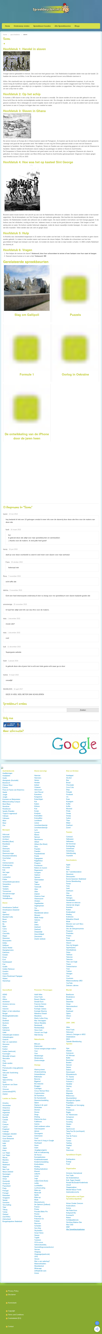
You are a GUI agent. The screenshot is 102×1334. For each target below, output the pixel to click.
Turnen (68, 1138)
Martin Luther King (41, 1018)
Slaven (68, 943)
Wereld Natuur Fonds (73, 1190)
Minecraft (37, 1193)
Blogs (77, 26)
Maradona (37, 1016)
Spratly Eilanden (8, 811)
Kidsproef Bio (71, 1213)
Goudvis (5, 971)
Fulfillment (38, 1122)
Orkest (68, 1016)
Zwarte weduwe (39, 939)
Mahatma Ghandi (40, 1013)
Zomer (36, 1273)
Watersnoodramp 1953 (74, 981)
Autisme (5, 1009)
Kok (3, 870)
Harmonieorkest (71, 1006)
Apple (68, 865)
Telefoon (69, 955)
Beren (4, 919)
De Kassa (37, 1155)
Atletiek (69, 1051)
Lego (36, 1178)
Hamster (37, 775)
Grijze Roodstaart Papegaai (12, 976)
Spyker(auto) (70, 948)
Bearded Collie (7, 917)
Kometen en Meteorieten (11, 799)
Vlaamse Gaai (39, 896)
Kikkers (37, 806)
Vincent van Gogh (40, 1032)
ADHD (4, 994)
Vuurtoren (69, 978)
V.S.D (4, 1087)
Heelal (4, 792)
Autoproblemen (39, 1074)
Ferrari (68, 884)
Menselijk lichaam (8, 1056)
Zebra (36, 925)
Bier (67, 780)
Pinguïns (37, 863)
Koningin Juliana (40, 1009)
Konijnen (37, 813)
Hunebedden (70, 900)
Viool (68, 1018)
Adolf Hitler (38, 994)
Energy (68, 1162)
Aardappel (69, 775)
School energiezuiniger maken (45, 1049)
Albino (4, 999)
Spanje (4, 1200)
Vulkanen (5, 818)
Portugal (5, 1191)
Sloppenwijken (71, 1187)
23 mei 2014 (13, 514)
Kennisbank (12, 1303)
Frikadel (69, 792)
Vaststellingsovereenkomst (44, 1247)
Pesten (36, 1214)
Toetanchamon (71, 966)
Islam (36, 1148)
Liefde (36, 1183)
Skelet (4, 1075)
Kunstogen (6, 1054)
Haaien (4, 978)
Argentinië (6, 1110)
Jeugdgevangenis (40, 1150)
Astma (4, 1006)
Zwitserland (6, 1219)
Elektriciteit (38, 1046)
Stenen (36, 1235)
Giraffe (4, 967)
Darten (68, 1067)
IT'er (4, 860)
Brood (68, 783)
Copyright (11, 1311)
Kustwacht (70, 1215)
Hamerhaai (6, 981)
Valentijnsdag (71, 853)
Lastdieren (38, 820)
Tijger (36, 882)
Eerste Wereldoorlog (73, 881)
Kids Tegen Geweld (73, 1180)
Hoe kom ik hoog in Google (44, 1141)
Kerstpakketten (39, 1157)
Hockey (69, 1086)
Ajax (67, 1048)
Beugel (4, 1013)
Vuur (68, 976)
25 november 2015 (20, 604)
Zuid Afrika (6, 1217)
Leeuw (36, 823)
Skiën (68, 1126)
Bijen (4, 926)
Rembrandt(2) (39, 1028)
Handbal (69, 1084)
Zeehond (37, 927)
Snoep (68, 813)
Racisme (37, 1223)
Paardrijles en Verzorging (75, 1105)
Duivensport (70, 1072)
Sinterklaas (70, 848)
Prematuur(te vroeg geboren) (12, 1068)
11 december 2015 (14, 647)
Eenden (5, 955)
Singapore (6, 1198)
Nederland (6, 1165)
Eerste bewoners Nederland (76, 879)
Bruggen (37, 1086)
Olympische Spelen (73, 1100)
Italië (4, 1143)
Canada (5, 1120)
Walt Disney (38, 1035)
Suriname (5, 1202)
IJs (67, 797)
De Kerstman (71, 844)
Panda (36, 856)
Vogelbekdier (39, 903)
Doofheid (5, 1021)
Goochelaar (6, 858)
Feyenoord (70, 1079)
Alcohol (69, 778)
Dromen (37, 1110)
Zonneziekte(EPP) (9, 1092)
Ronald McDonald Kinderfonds (77, 1182)
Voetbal (69, 1145)
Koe (35, 809)
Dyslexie (5, 1023)
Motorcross (70, 1096)
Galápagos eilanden (9, 1134)
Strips (68, 952)
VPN (36, 1257)
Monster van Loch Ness (74, 924)
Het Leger (5, 872)
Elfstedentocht (71, 1074)
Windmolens (38, 1058)
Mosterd (69, 809)
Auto (68, 867)
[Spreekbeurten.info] (51, 8)
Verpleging (6, 896)
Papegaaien (38, 858)
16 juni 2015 (13, 549)
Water (68, 823)
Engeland (5, 1129)
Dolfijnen (5, 945)
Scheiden (37, 1226)
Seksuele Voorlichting (10, 1073)
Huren (36, 1145)
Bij (3, 924)
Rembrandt (38, 1025)
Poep (68, 938)
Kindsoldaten (39, 1164)
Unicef (68, 1185)
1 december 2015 (14, 618)
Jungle (4, 795)
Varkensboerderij (40, 1245)
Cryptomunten (39, 1093)
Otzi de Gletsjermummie (75, 929)
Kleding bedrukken (41, 1169)
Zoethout (69, 825)
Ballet (68, 1058)
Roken (4, 1070)
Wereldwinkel (39, 1266)
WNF (68, 1227)
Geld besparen (39, 1129)
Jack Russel (38, 792)
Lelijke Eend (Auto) (41, 1181)
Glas (68, 893)
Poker (68, 1107)
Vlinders (37, 901)
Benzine (37, 1079)
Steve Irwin (38, 1030)
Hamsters (37, 778)
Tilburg (4, 1210)
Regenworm (38, 870)
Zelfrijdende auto (40, 1271)
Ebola (4, 1025)
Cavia (4, 929)
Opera (68, 1013)
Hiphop (68, 1009)
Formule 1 (69, 1081)
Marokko (5, 1160)
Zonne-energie (39, 1060)
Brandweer (6, 844)
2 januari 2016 (13, 661)
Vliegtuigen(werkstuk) (42, 1254)
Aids (4, 997)
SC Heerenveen (71, 1115)
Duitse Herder (7, 948)
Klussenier (6, 868)
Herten (36, 780)
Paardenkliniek (39, 854)
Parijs (4, 1188)
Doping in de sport (40, 1105)
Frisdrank (69, 794)
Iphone (36, 1131)
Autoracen (70, 1053)
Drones (36, 1112)
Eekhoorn (5, 952)
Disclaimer (12, 1295)
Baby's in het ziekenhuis (11, 1011)
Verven (36, 1259)
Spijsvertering (7, 1080)
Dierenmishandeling (41, 1100)
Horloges (69, 898)
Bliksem (37, 1044)
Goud (36, 1138)
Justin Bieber (39, 1006)
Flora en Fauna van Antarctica (13, 790)
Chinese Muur (7, 785)
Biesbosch (6, 783)
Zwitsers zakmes (72, 985)
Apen (4, 912)
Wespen (37, 915)
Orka (36, 846)
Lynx (36, 830)
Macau (4, 1157)
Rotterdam (6, 1195)
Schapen (37, 873)
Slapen (4, 1077)
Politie (4, 879)
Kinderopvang (7, 865)
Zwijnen (37, 894)
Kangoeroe (38, 797)
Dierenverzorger (8, 853)
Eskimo (5, 787)
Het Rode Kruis (71, 1210)
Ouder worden (7, 1063)
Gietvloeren (38, 1136)
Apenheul (5, 914)
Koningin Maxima (40, 1011)
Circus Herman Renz (41, 1091)
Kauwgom (69, 801)
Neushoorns (38, 839)
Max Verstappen (40, 1021)
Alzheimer (6, 1002)
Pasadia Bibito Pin (41, 1212)
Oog (3, 1061)
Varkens (37, 920)
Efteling (37, 1117)
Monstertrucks (39, 1202)
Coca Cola (70, 787)
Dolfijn (4, 943)
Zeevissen (70, 1150)
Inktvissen (38, 790)
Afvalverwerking (40, 1072)
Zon (3, 825)
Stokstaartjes (39, 880)
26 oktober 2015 (17, 562)
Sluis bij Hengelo (72, 945)
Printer (36, 1209)
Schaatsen (70, 1117)
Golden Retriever (8, 969)
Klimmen (69, 1091)
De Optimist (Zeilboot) (42, 1204)
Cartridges (38, 1088)
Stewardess (6, 884)
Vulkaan (5, 816)
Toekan (37, 884)
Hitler (68, 1027)
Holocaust (69, 1032)
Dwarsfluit (69, 1002)
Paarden (37, 849)
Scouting (69, 1119)
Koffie (68, 804)
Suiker (68, 818)
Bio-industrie (38, 1084)
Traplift (36, 1238)
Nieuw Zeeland (7, 1172)
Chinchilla (5, 933)
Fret (3, 964)
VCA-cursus (38, 1242)
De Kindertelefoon (72, 1178)
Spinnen (37, 877)
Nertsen (37, 837)
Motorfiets (69, 926)
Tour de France (71, 1136)
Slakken (37, 875)
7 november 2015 (14, 576)
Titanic (68, 964)
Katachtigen (38, 799)
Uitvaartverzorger (8, 894)
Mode (68, 921)
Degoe (4, 936)
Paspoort (69, 931)
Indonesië (5, 1141)
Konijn (36, 811)
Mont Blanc (6, 804)
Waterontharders (40, 1264)
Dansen (69, 999)
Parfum (37, 1207)
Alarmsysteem (39, 1069)
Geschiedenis (15, 35)
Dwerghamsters (8, 950)
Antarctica (6, 1108)
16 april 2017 (18, 689)
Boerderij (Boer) (8, 841)
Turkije (4, 1212)
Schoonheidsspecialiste (11, 882)
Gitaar (68, 1004)
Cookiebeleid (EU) (14, 1318)
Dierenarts (6, 849)
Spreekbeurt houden (42, 26)
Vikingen (69, 974)
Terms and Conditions (16, 1315)
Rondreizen (6, 809)
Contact (11, 1326)
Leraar (4, 875)
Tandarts (5, 886)
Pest (4, 1066)
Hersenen (5, 1044)
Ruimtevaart (70, 940)
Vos (35, 908)
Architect (5, 839)
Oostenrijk (6, 1181)
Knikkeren (69, 917)
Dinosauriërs (6, 941)
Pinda (68, 811)
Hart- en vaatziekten (9, 1042)
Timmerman (6, 891)
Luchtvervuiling (39, 1188)
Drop (68, 790)
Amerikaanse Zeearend (10, 910)
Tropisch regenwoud (9, 813)
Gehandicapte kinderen (10, 1035)
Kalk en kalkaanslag (41, 1152)
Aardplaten (6, 776)
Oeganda (5, 1176)
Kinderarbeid (70, 912)
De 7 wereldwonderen (73, 872)
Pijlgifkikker (38, 861)
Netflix (36, 1195)
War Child (69, 1225)
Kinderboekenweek (41, 1159)
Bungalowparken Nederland (12, 1221)
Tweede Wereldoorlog (73, 1041)
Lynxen (37, 832)
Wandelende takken (41, 913)
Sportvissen (70, 1129)
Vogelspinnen (39, 906)
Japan (4, 1148)
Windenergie (38, 1056)
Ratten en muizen (40, 868)
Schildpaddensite (72, 1220)
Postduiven (38, 865)
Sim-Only (37, 1228)
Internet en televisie (73, 903)
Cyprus (5, 1127)
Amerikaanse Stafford (10, 907)
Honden (37, 783)
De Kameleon (39, 1096)
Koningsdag (70, 846)
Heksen (69, 895)
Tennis (68, 1134)
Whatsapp (38, 1268)
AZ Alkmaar (70, 1055)
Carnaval (69, 837)
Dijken (36, 1103)
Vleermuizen (38, 899)
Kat (35, 801)
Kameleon (38, 794)
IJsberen (37, 787)
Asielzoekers (71, 1206)
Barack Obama (39, 999)
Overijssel (6, 1183)
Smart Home (38, 1233)
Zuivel (68, 828)
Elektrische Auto (40, 1119)
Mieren (36, 835)
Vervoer (37, 1249)
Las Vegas (6, 1153)
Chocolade (70, 785)
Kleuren (37, 1171)
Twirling (69, 1143)
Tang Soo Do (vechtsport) (75, 1131)
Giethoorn (69, 891)
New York (5, 1169)
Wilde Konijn (38, 917)
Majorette (69, 1093)
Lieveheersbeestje (40, 825)
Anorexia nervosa (8, 1004)
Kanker (5, 1047)
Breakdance (70, 997)
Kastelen (69, 907)
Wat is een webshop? (42, 1261)
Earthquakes (70, 1159)
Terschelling (6, 1205)
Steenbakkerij (71, 950)
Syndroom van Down (9, 1084)
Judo (68, 1089)
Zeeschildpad (39, 934)
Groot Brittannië (8, 1139)
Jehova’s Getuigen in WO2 (75, 1034)
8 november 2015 (16, 590)
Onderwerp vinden (21, 26)
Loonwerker (6, 877)
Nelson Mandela (40, 1023)
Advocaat (5, 834)
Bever (4, 922)
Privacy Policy (13, 1291)
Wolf (36, 922)
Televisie (69, 957)
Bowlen (68, 1063)
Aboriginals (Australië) (10, 780)
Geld (68, 888)
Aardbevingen (7, 773)
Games (37, 1124)
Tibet (4, 1207)
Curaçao (5, 1124)
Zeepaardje (38, 932)
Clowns (5, 846)
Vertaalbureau (7, 898)
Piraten (68, 936)
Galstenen (6, 1030)
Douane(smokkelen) (9, 856)
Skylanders (38, 1230)
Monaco (5, 1162)
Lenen (36, 1176)
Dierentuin (6, 938)
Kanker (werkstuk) (9, 1051)
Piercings (37, 1216)
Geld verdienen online (42, 1126)
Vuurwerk (69, 856)
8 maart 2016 (14, 675)
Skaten (68, 1124)
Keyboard (69, 1011)
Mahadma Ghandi (72, 919)
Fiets (68, 886)
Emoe (4, 957)
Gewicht (5, 1039)
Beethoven (70, 994)
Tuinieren (37, 1240)
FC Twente (70, 1077)
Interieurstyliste (8, 863)
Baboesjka (38, 1077)
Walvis (36, 910)
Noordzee (5, 806)
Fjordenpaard (7, 962)
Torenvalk (37, 887)
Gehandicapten (7, 1037)
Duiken (68, 1070)
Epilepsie (5, 1028)
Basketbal (69, 1060)
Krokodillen (38, 816)
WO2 (68, 1039)
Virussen (5, 1089)
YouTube (69, 983)
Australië (5, 1115)
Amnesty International (74, 1173)
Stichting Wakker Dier (74, 1222)
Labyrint (37, 1174)
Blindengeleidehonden (10, 1016)
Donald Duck (39, 1002)
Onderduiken (70, 1037)
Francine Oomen (40, 1004)
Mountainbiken (71, 1098)
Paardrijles (70, 1103)
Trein (68, 969)
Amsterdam (6, 1105)
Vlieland (5, 1214)
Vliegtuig (37, 1252)
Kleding (69, 914)
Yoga (68, 1148)
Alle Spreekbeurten (63, 26)
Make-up (37, 1190)
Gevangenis (38, 1133)
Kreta (4, 1150)
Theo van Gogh (71, 962)
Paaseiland (6, 1186)
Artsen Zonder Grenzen (74, 1203)
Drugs (36, 1114)
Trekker (69, 971)
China (4, 1122)
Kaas (68, 799)
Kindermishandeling (41, 1162)
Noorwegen (6, 1174)
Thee (68, 820)
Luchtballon (38, 1185)
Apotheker (6, 837)
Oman (4, 1179)
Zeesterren (38, 936)
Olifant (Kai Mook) (40, 844)
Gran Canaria (7, 1136)
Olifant (36, 842)
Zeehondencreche (72, 1192)
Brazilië (5, 1117)
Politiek (37, 1221)
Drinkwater (38, 1107)
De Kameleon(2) (40, 1098)
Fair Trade (70, 1175)
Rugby (68, 1112)
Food (68, 1164)
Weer (4, 821)
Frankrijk (5, 1131)
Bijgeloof (37, 1081)
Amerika (5, 1103)
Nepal (4, 1167)
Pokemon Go (39, 1219)
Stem (4, 1082)
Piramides (69, 933)
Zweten (5, 1094)
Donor (4, 1018)
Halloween (70, 839)
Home (7, 26)
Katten (36, 804)
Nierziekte (6, 1058)
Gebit (4, 1032)
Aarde (4, 778)
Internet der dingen (73, 905)
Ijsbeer (36, 785)
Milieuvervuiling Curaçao (11, 802)
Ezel (4, 959)
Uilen (36, 889)
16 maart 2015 (16, 530)
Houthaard (38, 1143)
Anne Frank (38, 997)
